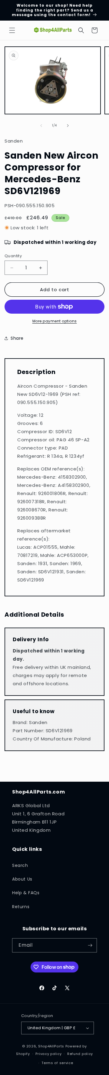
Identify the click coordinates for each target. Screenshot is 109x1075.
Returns (20, 907)
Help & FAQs (26, 893)
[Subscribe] (90, 945)
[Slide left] (41, 125)
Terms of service (57, 1062)
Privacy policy (48, 1053)
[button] (12, 30)
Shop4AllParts (51, 1046)
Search (20, 865)
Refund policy (80, 1053)
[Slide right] (67, 125)
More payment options (54, 321)
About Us (22, 879)
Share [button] (17, 338)
